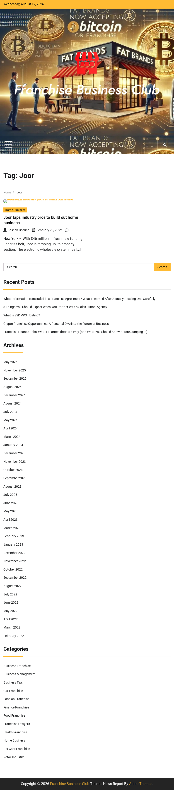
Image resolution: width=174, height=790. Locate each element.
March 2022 (11, 627)
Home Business (15, 210)
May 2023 (10, 511)
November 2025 (14, 370)
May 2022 (10, 611)
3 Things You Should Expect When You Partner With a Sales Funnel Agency (55, 307)
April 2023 (10, 520)
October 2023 (13, 470)
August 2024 (12, 403)
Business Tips (13, 682)
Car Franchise (13, 691)
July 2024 (10, 412)
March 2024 (11, 437)
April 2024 (10, 428)
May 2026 (10, 362)
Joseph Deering (18, 230)
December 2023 (14, 453)
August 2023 (12, 487)
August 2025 (12, 387)
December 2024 (14, 395)
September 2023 (15, 478)
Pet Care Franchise (16, 749)
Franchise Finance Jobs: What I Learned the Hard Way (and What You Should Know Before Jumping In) (75, 332)
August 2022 (12, 586)
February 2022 (13, 636)
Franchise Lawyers (16, 724)
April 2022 (10, 619)
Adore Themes (140, 784)
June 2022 (10, 603)
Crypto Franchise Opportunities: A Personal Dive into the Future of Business (56, 324)
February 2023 (13, 536)
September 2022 (15, 578)
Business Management (19, 674)
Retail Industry (13, 757)
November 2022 (14, 561)
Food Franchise (14, 716)
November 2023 (14, 462)
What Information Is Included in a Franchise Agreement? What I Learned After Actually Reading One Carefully (79, 299)
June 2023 (10, 503)
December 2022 (14, 553)
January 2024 (13, 445)
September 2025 (15, 379)
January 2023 (13, 545)
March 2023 (11, 528)
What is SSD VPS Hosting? (21, 315)
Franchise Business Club (69, 784)
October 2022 (13, 569)
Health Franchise (15, 732)
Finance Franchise (16, 707)
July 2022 (10, 594)
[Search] (165, 145)
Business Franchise (17, 666)
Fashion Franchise (16, 699)
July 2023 (10, 495)
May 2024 (10, 420)
